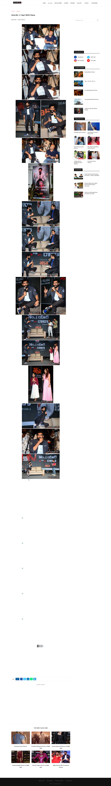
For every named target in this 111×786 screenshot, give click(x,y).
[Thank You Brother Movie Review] (78, 111)
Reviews (72, 3)
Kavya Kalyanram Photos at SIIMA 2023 (61, 747)
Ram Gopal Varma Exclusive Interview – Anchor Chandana (92, 174)
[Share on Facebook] (21, 679)
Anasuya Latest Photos (20, 746)
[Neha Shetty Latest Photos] (80, 141)
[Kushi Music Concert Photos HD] (94, 126)
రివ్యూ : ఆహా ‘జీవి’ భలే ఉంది (90, 81)
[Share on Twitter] (24, 679)
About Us (41, 780)
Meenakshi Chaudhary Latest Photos (93, 147)
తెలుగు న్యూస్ (50, 3)
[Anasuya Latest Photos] (20, 738)
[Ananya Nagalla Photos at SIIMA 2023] (20, 757)
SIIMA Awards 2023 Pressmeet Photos (61, 766)
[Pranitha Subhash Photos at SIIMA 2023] (40, 738)
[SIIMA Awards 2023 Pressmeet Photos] (61, 757)
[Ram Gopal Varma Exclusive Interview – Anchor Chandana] (78, 176)
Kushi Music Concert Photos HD (93, 133)
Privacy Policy (59, 780)
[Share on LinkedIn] (28, 679)
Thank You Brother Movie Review (91, 109)
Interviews (94, 3)
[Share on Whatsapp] (31, 679)
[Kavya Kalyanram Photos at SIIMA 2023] (61, 738)
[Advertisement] (40, 664)
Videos (86, 3)
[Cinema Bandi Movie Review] (78, 102)
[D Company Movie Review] (78, 93)
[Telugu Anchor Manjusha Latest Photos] (80, 155)
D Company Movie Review (91, 90)
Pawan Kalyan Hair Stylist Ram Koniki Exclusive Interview (91, 184)
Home (44, 3)
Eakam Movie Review (90, 72)
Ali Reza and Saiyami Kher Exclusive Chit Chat (91, 193)
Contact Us (69, 780)
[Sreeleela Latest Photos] (94, 155)
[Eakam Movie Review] (78, 74)
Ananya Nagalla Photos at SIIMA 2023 (20, 766)
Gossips (66, 3)
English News (58, 3)
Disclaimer (50, 780)
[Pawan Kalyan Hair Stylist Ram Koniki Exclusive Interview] (78, 185)
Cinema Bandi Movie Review (91, 99)
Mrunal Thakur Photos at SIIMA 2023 (40, 766)
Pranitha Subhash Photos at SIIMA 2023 (40, 747)
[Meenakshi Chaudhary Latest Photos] (94, 141)
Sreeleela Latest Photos (92, 161)
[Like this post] (17, 679)
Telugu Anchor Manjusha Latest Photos (78, 162)
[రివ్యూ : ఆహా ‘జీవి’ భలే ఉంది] (78, 83)
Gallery (79, 3)
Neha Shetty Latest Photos (79, 147)
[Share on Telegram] (34, 679)
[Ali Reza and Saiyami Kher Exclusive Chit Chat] (78, 195)
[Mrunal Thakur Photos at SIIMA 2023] (40, 757)
